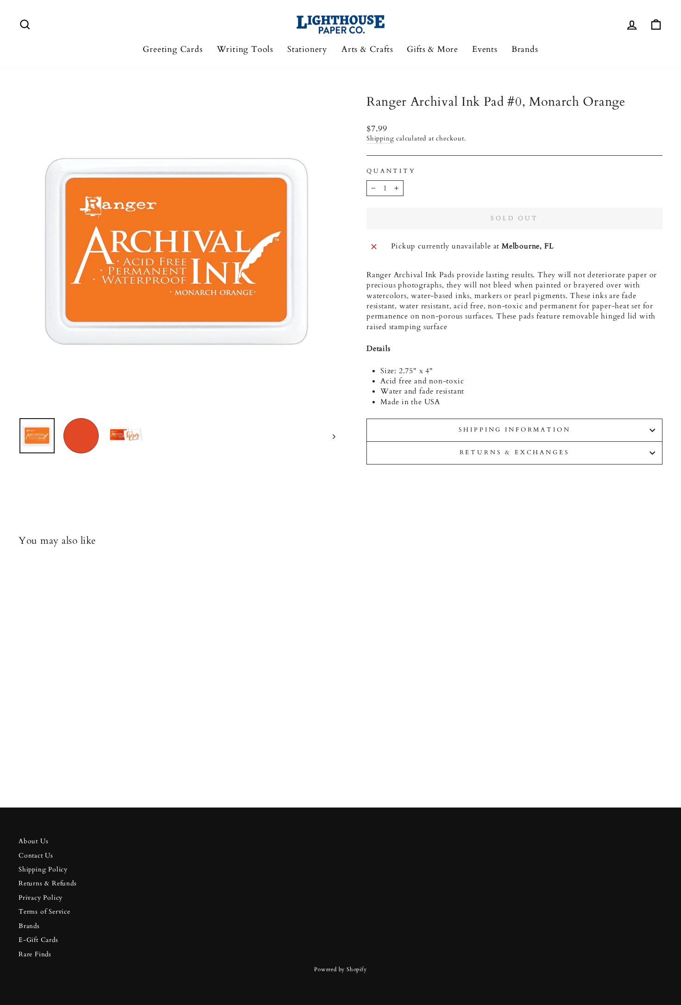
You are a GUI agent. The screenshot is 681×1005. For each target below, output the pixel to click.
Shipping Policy (43, 869)
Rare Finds (35, 954)
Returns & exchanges (515, 452)
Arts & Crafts (367, 49)
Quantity (391, 171)
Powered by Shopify (340, 969)
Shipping (380, 138)
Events (485, 49)
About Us (33, 841)
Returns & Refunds (48, 883)
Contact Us (36, 856)
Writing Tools (245, 49)
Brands (524, 49)
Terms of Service (44, 912)
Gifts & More (432, 49)
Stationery (307, 49)
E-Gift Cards (38, 940)
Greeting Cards (172, 49)
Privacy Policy (41, 898)
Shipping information (515, 430)
